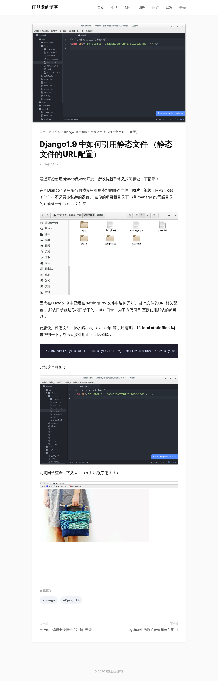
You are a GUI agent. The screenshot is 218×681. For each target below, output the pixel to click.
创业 (128, 8)
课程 (169, 8)
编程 (141, 8)
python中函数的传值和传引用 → (153, 630)
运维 (155, 8)
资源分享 (55, 132)
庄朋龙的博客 (45, 7)
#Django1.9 (71, 600)
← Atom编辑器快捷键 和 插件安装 (66, 630)
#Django (49, 600)
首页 (100, 8)
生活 (114, 8)
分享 (182, 8)
